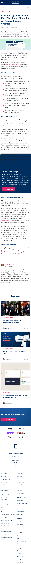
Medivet (3, 507)
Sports (18, 544)
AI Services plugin (12, 64)
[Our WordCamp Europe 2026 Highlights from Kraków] (15, 316)
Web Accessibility (21, 514)
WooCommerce (5, 523)
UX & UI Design (4, 517)
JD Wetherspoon (5, 485)
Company (19, 550)
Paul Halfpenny (9, 264)
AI (17, 479)
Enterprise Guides (22, 497)
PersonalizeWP (5, 220)
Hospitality (19, 521)
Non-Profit (19, 535)
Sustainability (20, 493)
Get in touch (8, 419)
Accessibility (20, 490)
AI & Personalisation (6, 531)
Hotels (18, 529)
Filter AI (19, 559)
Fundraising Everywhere (6, 487)
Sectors (19, 518)
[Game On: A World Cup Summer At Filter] (15, 347)
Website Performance (22, 485)
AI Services (13, 124)
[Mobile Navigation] (2, 2)
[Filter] (15, 3)
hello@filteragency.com (16, 453)
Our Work (4, 473)
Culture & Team (8, 317)
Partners (19, 553)
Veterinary (19, 538)
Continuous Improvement (7, 528)
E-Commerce (20, 524)
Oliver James (4, 482)
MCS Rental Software (6, 495)
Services (3, 512)
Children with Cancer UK (6, 479)
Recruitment (20, 527)
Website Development (6, 520)
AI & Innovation (6, 12)
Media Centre (20, 562)
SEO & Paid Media (5, 526)
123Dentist (3, 476)
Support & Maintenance (6, 537)
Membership (20, 532)
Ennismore (3, 502)
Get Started (9, 189)
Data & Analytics (5, 534)
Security (19, 487)
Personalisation (21, 482)
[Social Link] (15, 465)
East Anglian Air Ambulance (4, 491)
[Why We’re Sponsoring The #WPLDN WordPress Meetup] (15, 384)
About (19, 548)
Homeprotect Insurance (7, 504)
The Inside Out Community (4, 498)
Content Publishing (21, 541)
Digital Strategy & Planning (7, 514)
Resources (20, 473)
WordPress (6, 392)
